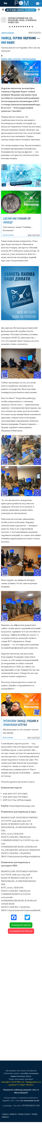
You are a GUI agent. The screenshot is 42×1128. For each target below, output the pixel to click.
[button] (9, 27)
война (10, 58)
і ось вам (27, 1100)
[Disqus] (21, 965)
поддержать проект (21, 925)
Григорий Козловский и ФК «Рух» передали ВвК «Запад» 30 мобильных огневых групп (22, 20)
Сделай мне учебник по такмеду (16, 220)
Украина (4, 58)
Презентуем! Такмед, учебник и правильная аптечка (20, 723)
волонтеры (17, 58)
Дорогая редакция (7, 32)
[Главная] (21, 3)
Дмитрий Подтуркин (8, 235)
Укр (5, 3)
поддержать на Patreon (21, 931)
